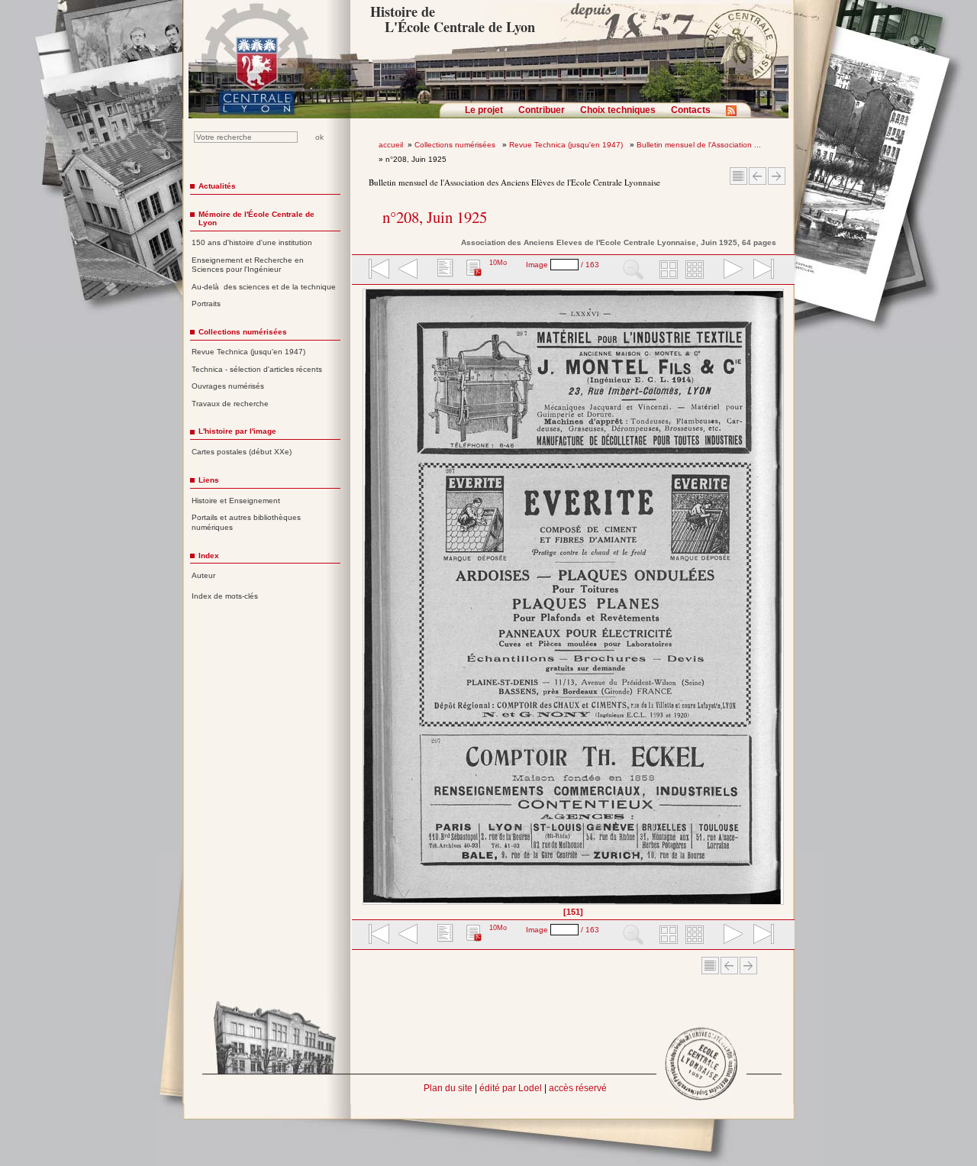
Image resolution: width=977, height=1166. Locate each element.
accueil (391, 145)
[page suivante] (729, 270)
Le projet (484, 110)
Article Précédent (757, 176)
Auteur (203, 575)
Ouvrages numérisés (228, 386)
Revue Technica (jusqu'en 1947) (567, 145)
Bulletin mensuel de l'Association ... (699, 145)
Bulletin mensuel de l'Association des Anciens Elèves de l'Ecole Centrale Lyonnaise (514, 182)
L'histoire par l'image (237, 431)
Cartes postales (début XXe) (242, 451)
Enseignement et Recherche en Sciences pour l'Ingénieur (248, 265)
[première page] (378, 270)
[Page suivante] (779, 602)
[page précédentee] (408, 270)
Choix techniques (618, 110)
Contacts (691, 110)
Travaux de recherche (230, 403)
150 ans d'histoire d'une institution (252, 242)
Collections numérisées (456, 145)
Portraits (206, 303)
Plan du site (448, 1088)
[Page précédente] (367, 602)
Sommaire (738, 176)
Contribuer (541, 110)
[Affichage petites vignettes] (697, 270)
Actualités (217, 186)
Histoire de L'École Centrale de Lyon (452, 19)
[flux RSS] (735, 115)
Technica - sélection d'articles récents (257, 369)
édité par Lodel (510, 1088)
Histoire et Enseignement (236, 500)
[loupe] (633, 270)
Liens (208, 480)
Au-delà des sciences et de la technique (264, 287)
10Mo (498, 262)
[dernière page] (758, 270)
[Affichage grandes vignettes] (666, 270)
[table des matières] (443, 270)
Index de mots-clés (225, 596)
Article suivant (776, 176)
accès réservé (578, 1088)
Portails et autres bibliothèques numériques (246, 522)
